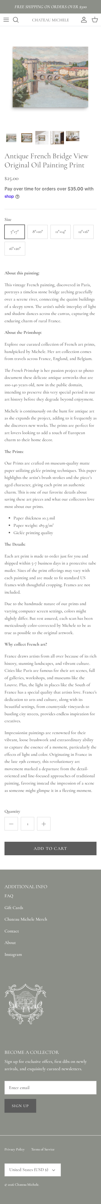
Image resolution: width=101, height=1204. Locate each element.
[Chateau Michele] (50, 20)
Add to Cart (50, 848)
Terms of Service (42, 1149)
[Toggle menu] (6, 20)
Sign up (20, 1105)
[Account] (82, 20)
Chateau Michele (26, 1184)
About (10, 942)
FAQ (8, 896)
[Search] (18, 20)
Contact (11, 931)
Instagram (13, 954)
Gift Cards (13, 907)
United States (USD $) (28, 1169)
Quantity (12, 811)
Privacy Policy (14, 1149)
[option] (50, 77)
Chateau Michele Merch (25, 919)
